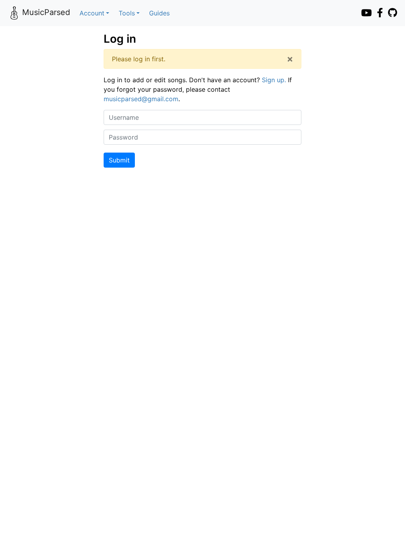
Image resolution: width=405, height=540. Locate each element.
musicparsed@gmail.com (141, 99)
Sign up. (274, 80)
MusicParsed (46, 12)
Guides (159, 13)
